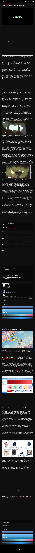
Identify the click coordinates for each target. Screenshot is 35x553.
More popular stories (6, 522)
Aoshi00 (6, 285)
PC (2, 4)
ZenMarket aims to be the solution (8, 358)
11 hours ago (16, 288)
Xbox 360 (9, 4)
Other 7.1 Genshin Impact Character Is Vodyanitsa (10, 275)
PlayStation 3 (5, 4)
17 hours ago (16, 292)
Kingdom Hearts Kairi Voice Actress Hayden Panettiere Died (12, 277)
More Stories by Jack (12, 228)
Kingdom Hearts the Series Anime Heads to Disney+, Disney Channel (13, 273)
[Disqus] (17, 241)
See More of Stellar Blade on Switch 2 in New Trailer (11, 268)
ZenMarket (15, 370)
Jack (6, 6)
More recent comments (5, 300)
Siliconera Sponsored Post (15, 329)
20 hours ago (17, 296)
